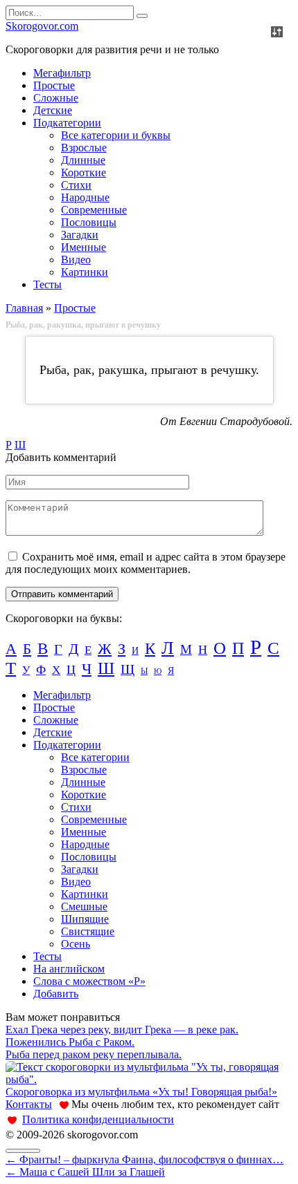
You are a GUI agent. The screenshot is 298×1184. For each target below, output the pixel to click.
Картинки (84, 272)
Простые (54, 85)
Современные (94, 210)
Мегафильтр (62, 73)
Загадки (79, 235)
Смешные (84, 906)
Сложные (55, 98)
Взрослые (84, 147)
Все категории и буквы (115, 135)
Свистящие (87, 931)
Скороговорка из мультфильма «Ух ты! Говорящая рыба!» (141, 1092)
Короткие (83, 172)
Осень (75, 944)
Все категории (95, 757)
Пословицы (88, 222)
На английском (69, 969)
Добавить (55, 993)
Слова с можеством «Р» (89, 981)
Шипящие (85, 919)
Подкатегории (67, 123)
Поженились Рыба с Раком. (70, 1042)
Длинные (83, 160)
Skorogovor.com (42, 26)
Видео (76, 259)
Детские (52, 110)
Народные (85, 197)
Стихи (76, 185)
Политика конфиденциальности (98, 1119)
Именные (83, 247)
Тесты (47, 284)
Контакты (29, 1104)
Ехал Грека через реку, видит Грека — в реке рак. (122, 1029)
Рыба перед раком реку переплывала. (94, 1054)
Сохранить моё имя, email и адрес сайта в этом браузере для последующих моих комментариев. (146, 563)
